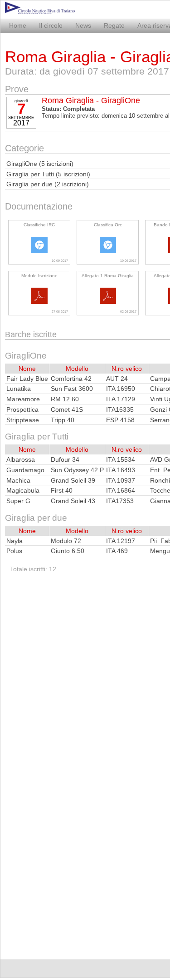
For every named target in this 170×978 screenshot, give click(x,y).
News (83, 25)
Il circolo (51, 25)
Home (17, 25)
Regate (114, 25)
